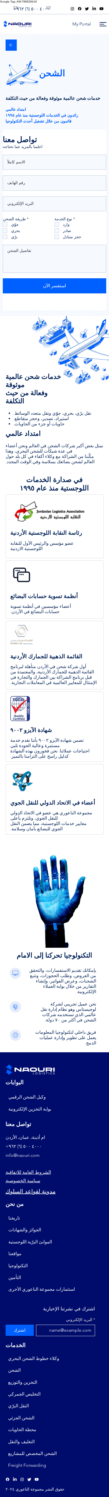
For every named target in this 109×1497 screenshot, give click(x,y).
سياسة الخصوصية (23, 1180)
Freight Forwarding (27, 1465)
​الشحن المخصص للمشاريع (32, 1453)
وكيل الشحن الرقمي (27, 1097)
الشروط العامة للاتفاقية (28, 1172)
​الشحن (14, 1370)
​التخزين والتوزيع (22, 1382)
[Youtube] (101, 8)
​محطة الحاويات (22, 1429)
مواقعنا (15, 1253)
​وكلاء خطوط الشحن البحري (33, 1358)
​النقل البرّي (18, 1405)
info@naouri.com (23, 1155)
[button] (81, 24)
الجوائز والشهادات (24, 1229)
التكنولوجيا (18, 1265)
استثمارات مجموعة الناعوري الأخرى (41, 1289)
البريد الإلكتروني (80, 1319)
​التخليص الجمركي (24, 1394)
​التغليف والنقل (21, 1441)
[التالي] (11, 45)
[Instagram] (72, 8)
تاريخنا (14, 1218)
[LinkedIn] (94, 8)
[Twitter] (87, 8)
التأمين (14, 1277)
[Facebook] (79, 8)
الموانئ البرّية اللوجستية (30, 1242)
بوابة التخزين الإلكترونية (29, 1109)
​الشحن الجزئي (21, 1417)
